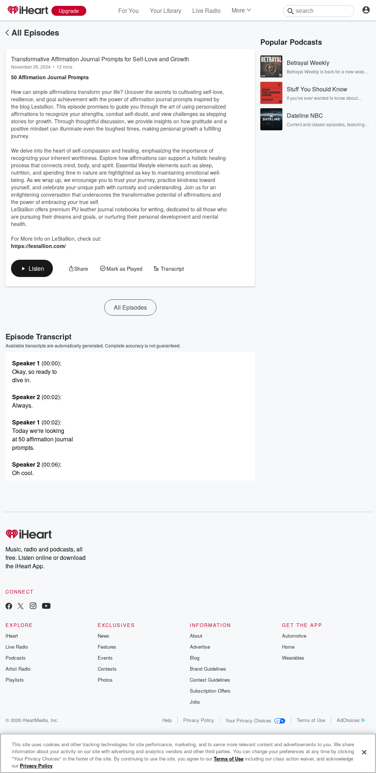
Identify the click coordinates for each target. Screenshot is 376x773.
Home (288, 646)
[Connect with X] (21, 606)
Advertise (200, 646)
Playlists (15, 679)
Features (107, 646)
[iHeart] (28, 10)
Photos (105, 679)
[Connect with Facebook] (9, 606)
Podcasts (16, 657)
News (103, 635)
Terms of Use (311, 720)
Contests (107, 668)
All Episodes (35, 32)
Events (105, 657)
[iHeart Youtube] (46, 606)
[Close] (364, 752)
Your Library (165, 10)
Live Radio (206, 10)
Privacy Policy (198, 720)
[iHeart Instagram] (33, 606)
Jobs (195, 701)
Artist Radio (18, 668)
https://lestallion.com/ (38, 245)
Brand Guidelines (208, 668)
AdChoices (348, 720)
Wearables (293, 657)
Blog (194, 657)
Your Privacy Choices (248, 720)
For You (128, 10)
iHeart (12, 635)
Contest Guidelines (210, 679)
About (196, 635)
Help (167, 720)
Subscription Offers (210, 690)
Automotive (294, 635)
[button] (32, 268)
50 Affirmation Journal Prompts (50, 77)
